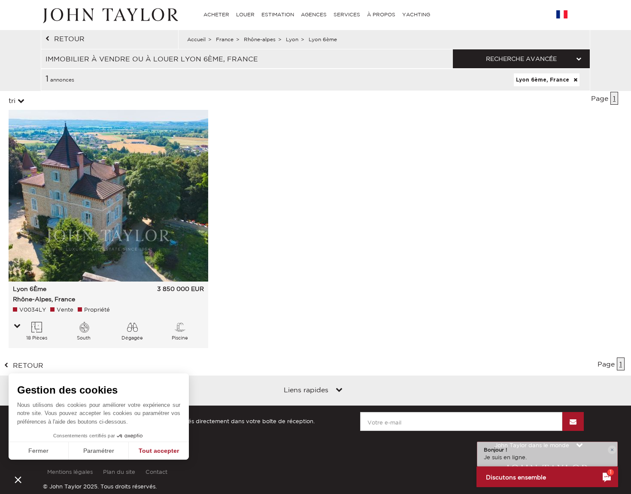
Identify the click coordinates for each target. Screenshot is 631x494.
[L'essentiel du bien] (17, 326)
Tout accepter (159, 450)
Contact (156, 472)
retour (69, 38)
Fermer (38, 450)
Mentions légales (70, 472)
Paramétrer (98, 450)
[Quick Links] (339, 390)
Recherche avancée (521, 58)
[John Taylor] (109, 14)
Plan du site (119, 472)
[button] (18, 479)
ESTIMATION (277, 14)
